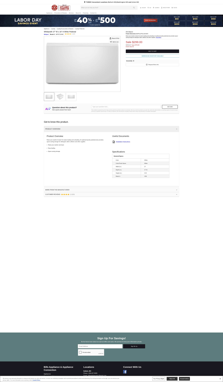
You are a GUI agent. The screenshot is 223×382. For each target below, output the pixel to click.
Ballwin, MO (87, 371)
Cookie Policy (36, 380)
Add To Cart (152, 51)
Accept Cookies (184, 378)
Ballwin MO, (112, 2)
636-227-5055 (92, 373)
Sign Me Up (134, 346)
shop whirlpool (150, 20)
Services (71, 13)
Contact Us (93, 13)
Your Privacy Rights (158, 378)
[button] (141, 8)
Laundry (53, 28)
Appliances (49, 13)
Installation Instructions (123, 142)
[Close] (220, 379)
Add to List (115, 42)
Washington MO (122, 2)
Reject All (172, 378)
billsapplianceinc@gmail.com (97, 375)
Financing (85, 13)
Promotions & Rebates (60, 13)
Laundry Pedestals (80, 28)
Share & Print (115, 38)
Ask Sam (170, 107)
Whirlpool (46, 34)
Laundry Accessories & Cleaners (65, 28)
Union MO (135, 2)
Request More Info (153, 64)
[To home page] (60, 8)
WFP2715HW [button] (59, 34)
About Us (78, 13)
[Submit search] (134, 7)
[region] (111, 379)
